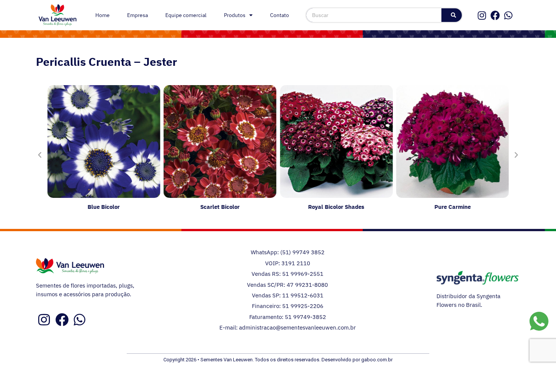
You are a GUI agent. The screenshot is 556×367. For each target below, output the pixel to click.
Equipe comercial (186, 15)
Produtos (234, 15)
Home (102, 15)
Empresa (137, 15)
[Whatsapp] (508, 15)
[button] (39, 155)
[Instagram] (482, 15)
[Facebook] (495, 15)
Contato (279, 15)
